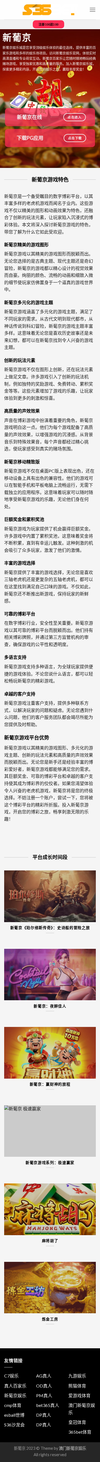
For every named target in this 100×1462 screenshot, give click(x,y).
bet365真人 (47, 1405)
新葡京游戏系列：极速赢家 (50, 1162)
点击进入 (74, 117)
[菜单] (92, 9)
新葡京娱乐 (15, 1395)
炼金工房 (50, 1319)
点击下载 (75, 138)
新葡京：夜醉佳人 (50, 1006)
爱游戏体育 (79, 1395)
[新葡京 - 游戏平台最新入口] (50, 10)
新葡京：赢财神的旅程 (50, 1084)
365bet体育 (79, 1431)
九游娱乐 (77, 1375)
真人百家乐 (15, 1385)
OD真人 (44, 1385)
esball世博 (14, 1415)
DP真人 (43, 1415)
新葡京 (20, 1448)
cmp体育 (12, 1405)
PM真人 (44, 1395)
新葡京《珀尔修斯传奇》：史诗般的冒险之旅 (50, 927)
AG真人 (43, 1375)
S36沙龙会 (14, 1424)
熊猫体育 (77, 1385)
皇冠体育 (77, 1422)
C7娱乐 (11, 1375)
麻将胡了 (50, 1240)
